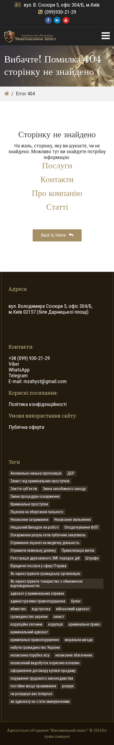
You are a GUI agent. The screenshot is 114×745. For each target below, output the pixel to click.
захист (58, 616)
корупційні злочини (26, 624)
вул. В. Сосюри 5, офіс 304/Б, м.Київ (61, 5)
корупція (55, 624)
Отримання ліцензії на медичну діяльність (45, 542)
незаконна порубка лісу (30, 655)
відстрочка (41, 609)
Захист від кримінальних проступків (40, 481)
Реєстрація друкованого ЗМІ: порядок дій (45, 558)
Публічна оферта (26, 427)
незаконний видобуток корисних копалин (45, 663)
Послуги (57, 165)
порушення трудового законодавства (42, 678)
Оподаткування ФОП (81, 527)
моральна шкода (79, 640)
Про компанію (57, 193)
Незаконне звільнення (72, 519)
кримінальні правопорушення (35, 640)
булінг (76, 601)
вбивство (18, 609)
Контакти (57, 179)
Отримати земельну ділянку (33, 550)
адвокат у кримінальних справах (37, 593)
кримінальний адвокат (29, 632)
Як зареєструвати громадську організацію (45, 573)
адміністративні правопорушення (38, 601)
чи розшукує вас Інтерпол (31, 694)
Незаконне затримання (29, 519)
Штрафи (92, 558)
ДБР (70, 473)
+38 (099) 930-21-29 (29, 358)
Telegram (18, 375)
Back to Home (54, 235)
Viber (14, 364)
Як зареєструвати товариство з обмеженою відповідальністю (47, 583)
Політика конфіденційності (38, 404)
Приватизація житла (78, 550)
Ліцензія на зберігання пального (37, 512)
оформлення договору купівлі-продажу (43, 670)
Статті (57, 207)
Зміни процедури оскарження (35, 496)
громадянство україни (29, 616)
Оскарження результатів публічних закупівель (48, 535)
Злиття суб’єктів (24, 488)
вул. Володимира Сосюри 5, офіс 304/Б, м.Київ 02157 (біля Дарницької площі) (51, 309)
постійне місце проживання (33, 686)
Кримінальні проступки (29, 504)
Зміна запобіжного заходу (64, 488)
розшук (68, 686)
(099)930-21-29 (60, 12)
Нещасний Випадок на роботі (35, 527)
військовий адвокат (72, 609)
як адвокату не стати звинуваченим (40, 701)
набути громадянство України (35, 647)
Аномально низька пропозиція (36, 473)
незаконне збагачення (73, 655)
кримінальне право (84, 624)
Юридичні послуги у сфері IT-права (38, 566)
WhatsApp (19, 370)
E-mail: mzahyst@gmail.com (38, 381)
